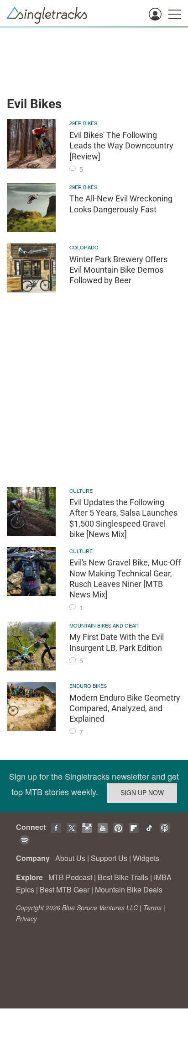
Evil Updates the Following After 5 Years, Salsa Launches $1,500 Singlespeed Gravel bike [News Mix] (123, 518)
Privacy (26, 918)
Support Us (109, 858)
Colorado (84, 247)
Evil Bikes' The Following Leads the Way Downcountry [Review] (121, 145)
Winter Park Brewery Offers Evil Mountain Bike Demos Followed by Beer (118, 269)
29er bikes (83, 123)
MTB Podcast (70, 877)
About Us (70, 858)
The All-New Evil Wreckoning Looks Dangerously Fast (120, 204)
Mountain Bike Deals (128, 889)
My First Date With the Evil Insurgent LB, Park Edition (116, 642)
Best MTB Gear (64, 889)
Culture (81, 490)
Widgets (146, 858)
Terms (152, 907)
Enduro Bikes (88, 685)
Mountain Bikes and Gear (104, 625)
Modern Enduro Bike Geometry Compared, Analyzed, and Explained (124, 708)
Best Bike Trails (123, 877)
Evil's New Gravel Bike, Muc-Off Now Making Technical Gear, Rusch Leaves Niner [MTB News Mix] (125, 578)
